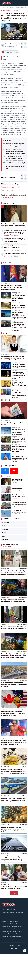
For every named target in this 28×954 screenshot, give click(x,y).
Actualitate (12, 7)
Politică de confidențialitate (8, 912)
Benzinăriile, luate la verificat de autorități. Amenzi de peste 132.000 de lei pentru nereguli (14, 240)
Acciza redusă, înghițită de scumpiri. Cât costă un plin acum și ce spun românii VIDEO (19, 440)
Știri (7, 7)
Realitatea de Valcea (6, 929)
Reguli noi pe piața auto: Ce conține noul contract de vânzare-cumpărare (19, 449)
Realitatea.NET (5, 921)
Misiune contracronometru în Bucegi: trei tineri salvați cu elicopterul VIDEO (13, 628)
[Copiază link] (22, 43)
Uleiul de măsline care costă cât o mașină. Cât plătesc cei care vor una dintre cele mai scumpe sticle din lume (14, 771)
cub (12, 190)
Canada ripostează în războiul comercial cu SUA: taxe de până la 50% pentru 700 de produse (14, 713)
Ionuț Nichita (23, 680)
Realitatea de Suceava (7, 939)
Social (3, 228)
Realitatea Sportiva (14, 921)
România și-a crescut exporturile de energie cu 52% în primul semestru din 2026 (19, 432)
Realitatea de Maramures (7, 934)
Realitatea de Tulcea (6, 931)
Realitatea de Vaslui (6, 936)
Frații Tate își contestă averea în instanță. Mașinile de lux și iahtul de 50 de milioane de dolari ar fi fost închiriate (14, 887)
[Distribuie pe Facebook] (25, 43)
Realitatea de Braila (16, 936)
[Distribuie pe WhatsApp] (22, 47)
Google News (9, 197)
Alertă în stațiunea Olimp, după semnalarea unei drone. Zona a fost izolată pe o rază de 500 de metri (15, 165)
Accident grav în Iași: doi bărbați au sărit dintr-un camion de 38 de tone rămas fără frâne (13, 800)
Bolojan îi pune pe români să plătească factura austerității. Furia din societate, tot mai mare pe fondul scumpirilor (19, 326)
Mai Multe (14, 893)
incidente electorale (8, 187)
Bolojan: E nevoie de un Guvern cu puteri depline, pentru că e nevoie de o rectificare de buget (19, 394)
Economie (6, 235)
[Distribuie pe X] (25, 47)
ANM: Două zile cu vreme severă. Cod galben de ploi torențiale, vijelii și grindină (14, 158)
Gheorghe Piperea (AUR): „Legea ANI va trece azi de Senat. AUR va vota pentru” (19, 385)
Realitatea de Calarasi (17, 931)
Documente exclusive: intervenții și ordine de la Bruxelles (19, 366)
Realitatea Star (5, 924)
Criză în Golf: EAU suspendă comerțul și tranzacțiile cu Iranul (15, 254)
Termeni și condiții (11, 909)
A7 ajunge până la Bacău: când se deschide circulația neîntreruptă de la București (14, 684)
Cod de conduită (19, 912)
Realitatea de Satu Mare (17, 926)
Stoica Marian (23, 568)
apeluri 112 (5, 190)
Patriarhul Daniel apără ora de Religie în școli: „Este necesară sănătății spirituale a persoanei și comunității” (13, 573)
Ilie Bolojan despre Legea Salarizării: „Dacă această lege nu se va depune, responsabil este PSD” (19, 375)
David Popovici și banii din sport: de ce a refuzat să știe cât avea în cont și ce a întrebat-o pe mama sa (13, 742)
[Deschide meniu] (25, 3)
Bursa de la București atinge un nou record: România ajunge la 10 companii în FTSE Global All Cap (13, 858)
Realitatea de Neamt (19, 934)
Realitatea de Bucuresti (15, 924)
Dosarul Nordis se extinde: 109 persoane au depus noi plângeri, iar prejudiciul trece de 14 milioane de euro (13, 830)
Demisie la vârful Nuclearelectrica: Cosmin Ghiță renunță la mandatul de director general (19, 458)
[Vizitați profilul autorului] (2, 45)
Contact (3, 909)
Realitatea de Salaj (16, 44)
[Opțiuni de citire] (24, 950)
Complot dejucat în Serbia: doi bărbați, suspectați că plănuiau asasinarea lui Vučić (15, 145)
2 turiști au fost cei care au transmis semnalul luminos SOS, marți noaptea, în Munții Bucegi (15, 151)
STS (18, 187)
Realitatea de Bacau (17, 929)
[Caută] (20, 3)
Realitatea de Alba (6, 926)
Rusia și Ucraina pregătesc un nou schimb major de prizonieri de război (13, 601)
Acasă (4, 7)
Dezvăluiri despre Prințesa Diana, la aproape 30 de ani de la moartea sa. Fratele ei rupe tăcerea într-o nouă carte (13, 226)
